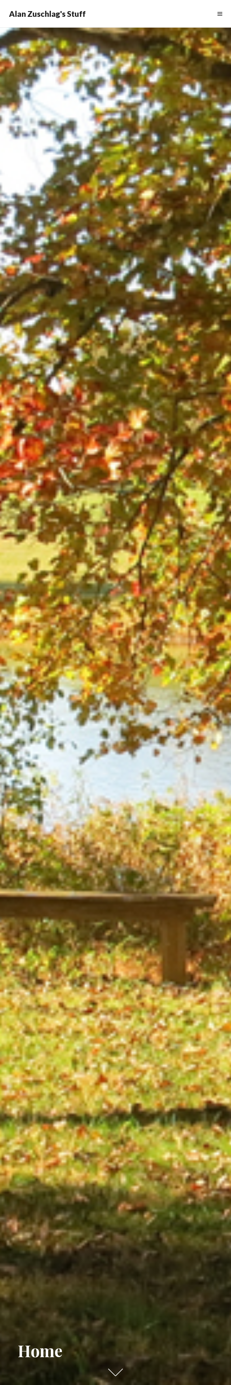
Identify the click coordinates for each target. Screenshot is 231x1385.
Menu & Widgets (220, 20)
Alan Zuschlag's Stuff (47, 14)
